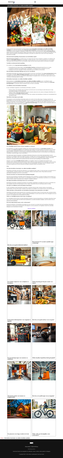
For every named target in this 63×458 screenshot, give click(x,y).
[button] (35, 2)
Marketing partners (31, 449)
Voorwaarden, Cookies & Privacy (31, 446)
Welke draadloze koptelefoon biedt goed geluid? (43, 357)
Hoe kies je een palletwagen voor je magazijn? (43, 396)
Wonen (2, 438)
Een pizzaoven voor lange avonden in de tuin (18, 434)
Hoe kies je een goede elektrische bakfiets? (18, 245)
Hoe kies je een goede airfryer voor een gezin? (43, 319)
